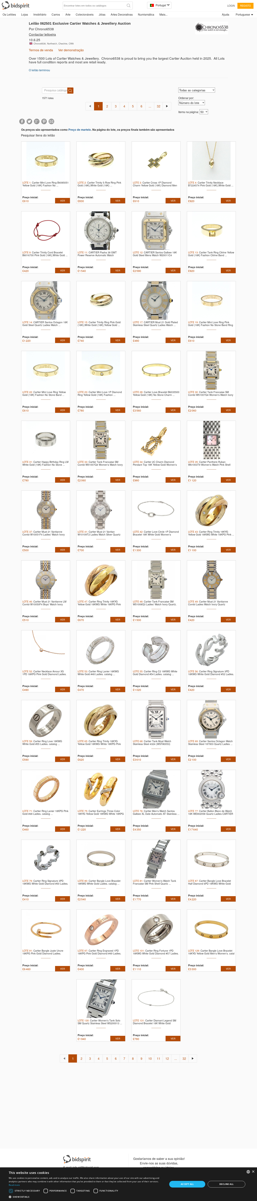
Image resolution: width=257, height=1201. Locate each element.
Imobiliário (39, 14)
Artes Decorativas (122, 14)
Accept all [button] (187, 1184)
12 (167, 1058)
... (150, 106)
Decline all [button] (226, 1184)
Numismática (146, 14)
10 (150, 1058)
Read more (14, 1185)
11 (158, 1058)
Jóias (102, 14)
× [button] (253, 1171)
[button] (86, 1196)
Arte (67, 14)
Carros (56, 14)
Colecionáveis (85, 14)
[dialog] (128, 1184)
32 (158, 106)
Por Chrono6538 (41, 28)
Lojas (24, 14)
